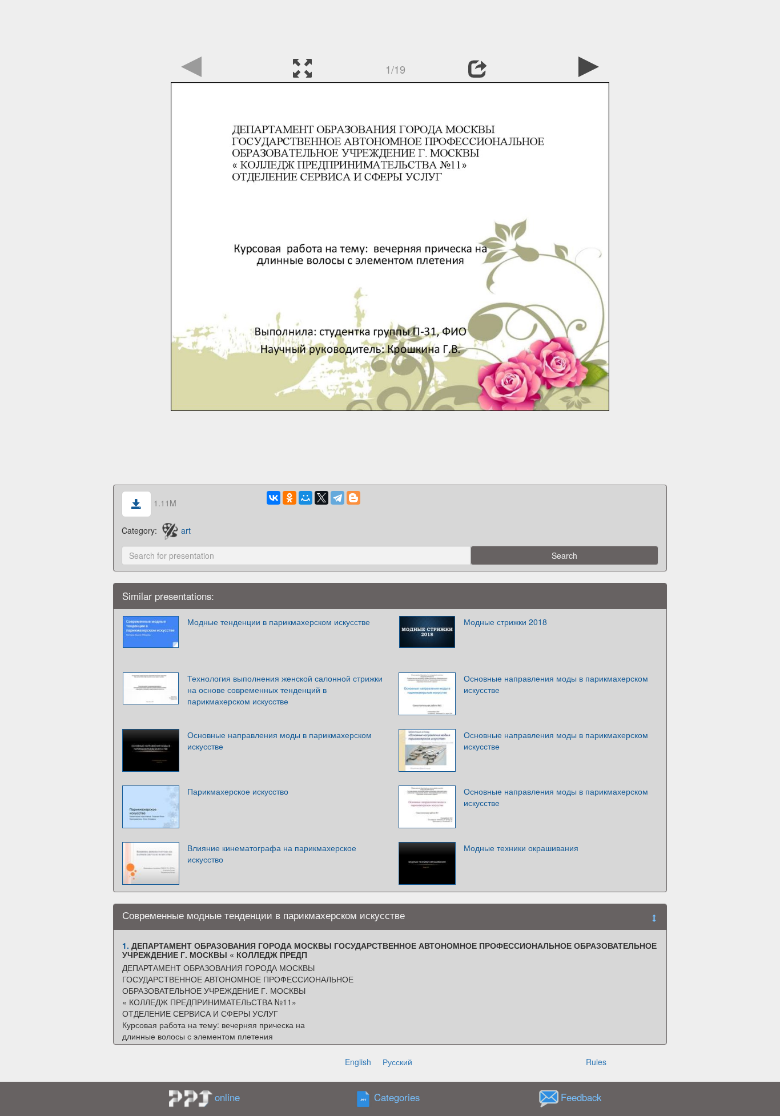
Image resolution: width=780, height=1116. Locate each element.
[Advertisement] (390, 25)
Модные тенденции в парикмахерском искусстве (278, 621)
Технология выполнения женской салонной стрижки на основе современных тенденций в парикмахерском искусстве (285, 689)
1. (125, 945)
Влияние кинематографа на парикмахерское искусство (271, 853)
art (186, 530)
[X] (321, 498)
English (358, 1061)
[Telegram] (337, 498)
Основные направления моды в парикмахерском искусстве (556, 683)
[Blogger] (353, 498)
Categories (397, 1097)
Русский (397, 1061)
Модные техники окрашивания (521, 847)
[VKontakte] (273, 498)
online (227, 1097)
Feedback (581, 1097)
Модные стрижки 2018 (505, 621)
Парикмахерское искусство (237, 791)
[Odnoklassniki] (289, 498)
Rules (596, 1061)
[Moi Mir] (305, 498)
